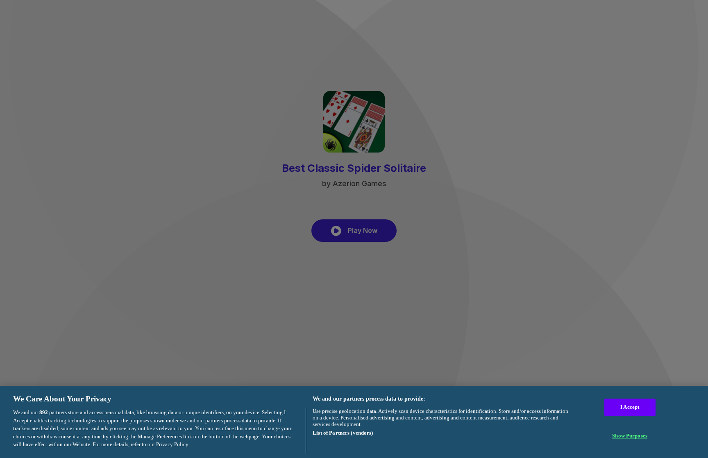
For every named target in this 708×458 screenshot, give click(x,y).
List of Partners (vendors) (343, 433)
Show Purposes (629, 436)
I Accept (629, 407)
